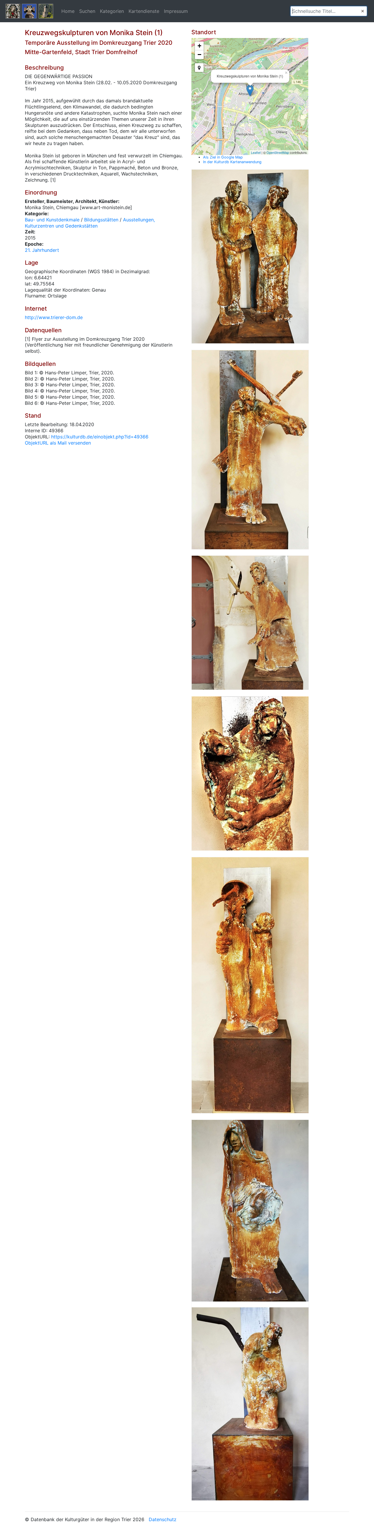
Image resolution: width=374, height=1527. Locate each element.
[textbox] (329, 11)
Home (68, 11)
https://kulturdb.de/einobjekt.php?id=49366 (99, 437)
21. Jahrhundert (42, 250)
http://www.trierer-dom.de (54, 317)
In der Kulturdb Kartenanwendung (232, 162)
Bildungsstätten (101, 220)
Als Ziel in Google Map (223, 157)
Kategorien (112, 11)
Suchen (87, 11)
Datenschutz (162, 1519)
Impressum (176, 11)
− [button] (199, 54)
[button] (362, 11)
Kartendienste (144, 11)
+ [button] (199, 45)
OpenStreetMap (277, 152)
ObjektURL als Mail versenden (58, 443)
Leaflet (256, 152)
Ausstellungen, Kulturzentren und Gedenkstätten (90, 223)
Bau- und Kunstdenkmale (52, 220)
